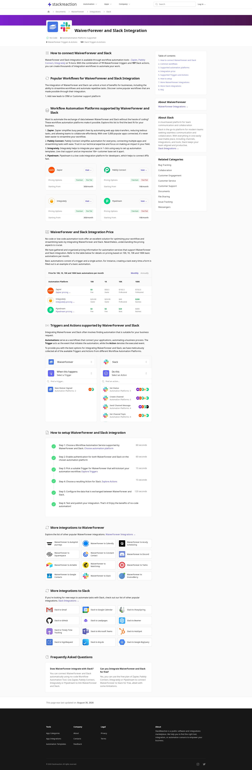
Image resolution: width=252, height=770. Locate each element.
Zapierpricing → (63, 292)
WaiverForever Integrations (121, 534)
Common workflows (168, 64)
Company (123, 4)
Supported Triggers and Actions (174, 75)
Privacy (104, 733)
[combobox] (75, 362)
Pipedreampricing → (65, 311)
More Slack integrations (170, 86)
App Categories (53, 733)
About (76, 733)
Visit (88, 170)
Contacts (77, 738)
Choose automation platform (98, 448)
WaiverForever (77, 11)
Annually (145, 273)
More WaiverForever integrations (174, 82)
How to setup (166, 78)
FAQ (162, 89)
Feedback (78, 744)
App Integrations (53, 738)
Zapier (134, 59)
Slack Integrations (68, 600)
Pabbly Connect (119, 170)
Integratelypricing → (65, 302)
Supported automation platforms (174, 67)
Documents (61, 11)
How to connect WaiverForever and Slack (178, 60)
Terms (103, 738)
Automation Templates (56, 744)
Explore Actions (109, 481)
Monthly (134, 273)
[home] (48, 12)
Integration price (167, 71)
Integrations (95, 11)
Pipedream (117, 201)
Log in (202, 4)
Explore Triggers (90, 471)
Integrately (59, 63)
